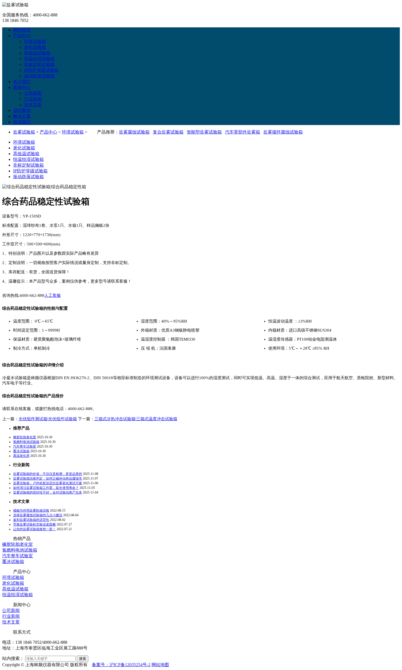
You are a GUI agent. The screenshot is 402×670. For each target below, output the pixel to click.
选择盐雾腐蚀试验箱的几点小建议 (37, 515)
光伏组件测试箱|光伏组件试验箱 (48, 419)
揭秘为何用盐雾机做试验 (31, 510)
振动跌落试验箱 (39, 76)
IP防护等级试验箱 (41, 70)
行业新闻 (33, 99)
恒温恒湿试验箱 (39, 58)
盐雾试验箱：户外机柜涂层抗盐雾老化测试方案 (47, 483)
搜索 (82, 659)
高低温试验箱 (37, 53)
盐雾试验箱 (24, 132)
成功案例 (22, 110)
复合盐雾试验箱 (168, 132)
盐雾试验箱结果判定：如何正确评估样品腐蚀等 (47, 478)
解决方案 (22, 116)
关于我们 (22, 81)
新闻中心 (22, 87)
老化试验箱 (35, 47)
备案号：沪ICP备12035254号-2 (121, 664)
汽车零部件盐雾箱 (242, 132)
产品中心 (22, 35)
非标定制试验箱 (39, 64)
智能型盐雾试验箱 (204, 132)
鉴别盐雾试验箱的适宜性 (31, 520)
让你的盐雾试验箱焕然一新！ (34, 529)
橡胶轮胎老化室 (24, 437)
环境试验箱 (35, 41)
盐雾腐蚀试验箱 (134, 132)
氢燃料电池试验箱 (26, 442)
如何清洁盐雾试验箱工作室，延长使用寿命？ (46, 488)
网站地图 (160, 664)
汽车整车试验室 (24, 446)
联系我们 (22, 122)
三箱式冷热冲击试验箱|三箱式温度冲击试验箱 (135, 419)
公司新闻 (33, 93)
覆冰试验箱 (21, 451)
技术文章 (33, 104)
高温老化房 (21, 456)
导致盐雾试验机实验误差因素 (34, 524)
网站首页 (22, 30)
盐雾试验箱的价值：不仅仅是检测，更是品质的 (47, 474)
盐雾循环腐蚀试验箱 (283, 132)
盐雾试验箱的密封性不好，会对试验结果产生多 (47, 492)
